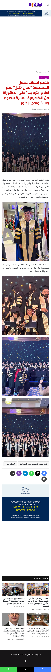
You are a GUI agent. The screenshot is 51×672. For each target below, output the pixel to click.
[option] (25, 142)
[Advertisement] (25, 43)
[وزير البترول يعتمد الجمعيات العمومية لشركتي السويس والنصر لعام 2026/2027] (38, 619)
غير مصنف (44, 78)
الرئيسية (45, 72)
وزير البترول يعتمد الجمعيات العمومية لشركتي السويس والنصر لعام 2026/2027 (38, 631)
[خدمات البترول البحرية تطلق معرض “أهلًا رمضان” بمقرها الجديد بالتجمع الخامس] (13, 589)
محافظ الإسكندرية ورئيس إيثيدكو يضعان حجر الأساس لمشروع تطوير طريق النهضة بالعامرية (38, 602)
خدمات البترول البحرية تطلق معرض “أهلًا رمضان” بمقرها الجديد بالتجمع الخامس (13, 601)
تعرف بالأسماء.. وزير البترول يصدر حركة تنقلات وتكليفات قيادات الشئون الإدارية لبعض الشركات (13, 632)
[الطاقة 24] (34, 5)
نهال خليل (10, 464)
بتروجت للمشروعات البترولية (33, 464)
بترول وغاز (39, 72)
